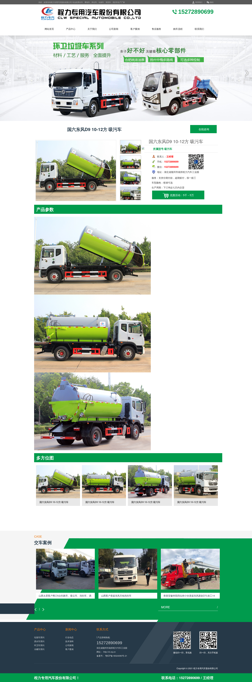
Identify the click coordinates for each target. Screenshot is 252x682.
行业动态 (69, 637)
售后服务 (156, 29)
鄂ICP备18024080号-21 (116, 655)
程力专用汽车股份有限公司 (205, 668)
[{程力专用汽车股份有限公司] (90, 13)
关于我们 (92, 29)
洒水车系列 (39, 641)
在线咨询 (203, 129)
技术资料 (69, 641)
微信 (212, 2)
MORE (189, 607)
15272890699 (109, 643)
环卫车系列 (39, 645)
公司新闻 (113, 29)
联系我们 (198, 2)
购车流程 (178, 29)
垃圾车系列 (39, 637)
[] (58, 481)
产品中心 (70, 29)
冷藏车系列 (39, 649)
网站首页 (49, 29)
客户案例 (135, 29)
